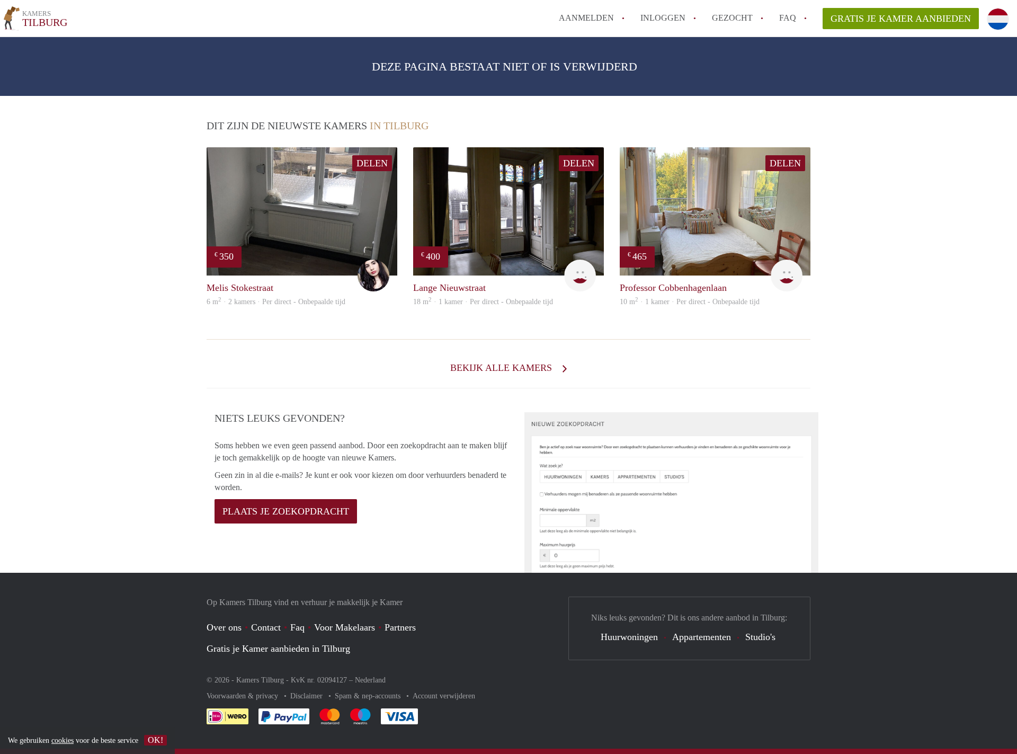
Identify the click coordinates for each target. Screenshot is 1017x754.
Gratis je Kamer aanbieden (901, 18)
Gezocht (732, 17)
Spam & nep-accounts (369, 696)
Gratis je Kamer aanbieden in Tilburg (278, 648)
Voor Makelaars (344, 627)
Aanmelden (586, 17)
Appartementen (701, 637)
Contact (266, 627)
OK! (155, 739)
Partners (400, 627)
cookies (62, 740)
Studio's (760, 637)
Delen (372, 163)
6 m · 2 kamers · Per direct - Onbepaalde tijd (276, 302)
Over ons (224, 627)
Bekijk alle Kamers (502, 367)
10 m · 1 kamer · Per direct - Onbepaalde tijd (690, 302)
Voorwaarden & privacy (243, 696)
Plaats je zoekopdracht (285, 511)
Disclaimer (307, 696)
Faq (297, 627)
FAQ (787, 17)
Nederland (370, 680)
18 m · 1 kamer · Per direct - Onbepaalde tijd (483, 302)
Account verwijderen (444, 696)
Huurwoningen (629, 637)
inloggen (662, 17)
